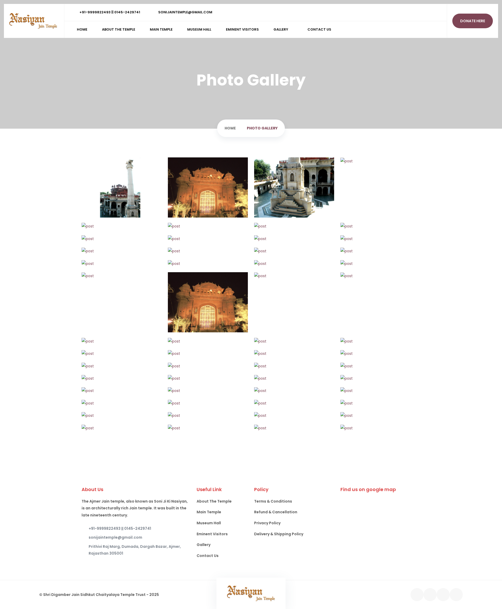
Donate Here (472, 21)
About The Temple (118, 29)
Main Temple (161, 29)
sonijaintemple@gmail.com (184, 12)
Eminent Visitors (242, 29)
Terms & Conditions (273, 501)
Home (82, 29)
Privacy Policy (267, 523)
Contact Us (319, 29)
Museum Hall (199, 29)
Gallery (280, 29)
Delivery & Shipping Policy (278, 534)
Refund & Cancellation (275, 512)
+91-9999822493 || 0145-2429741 (109, 12)
